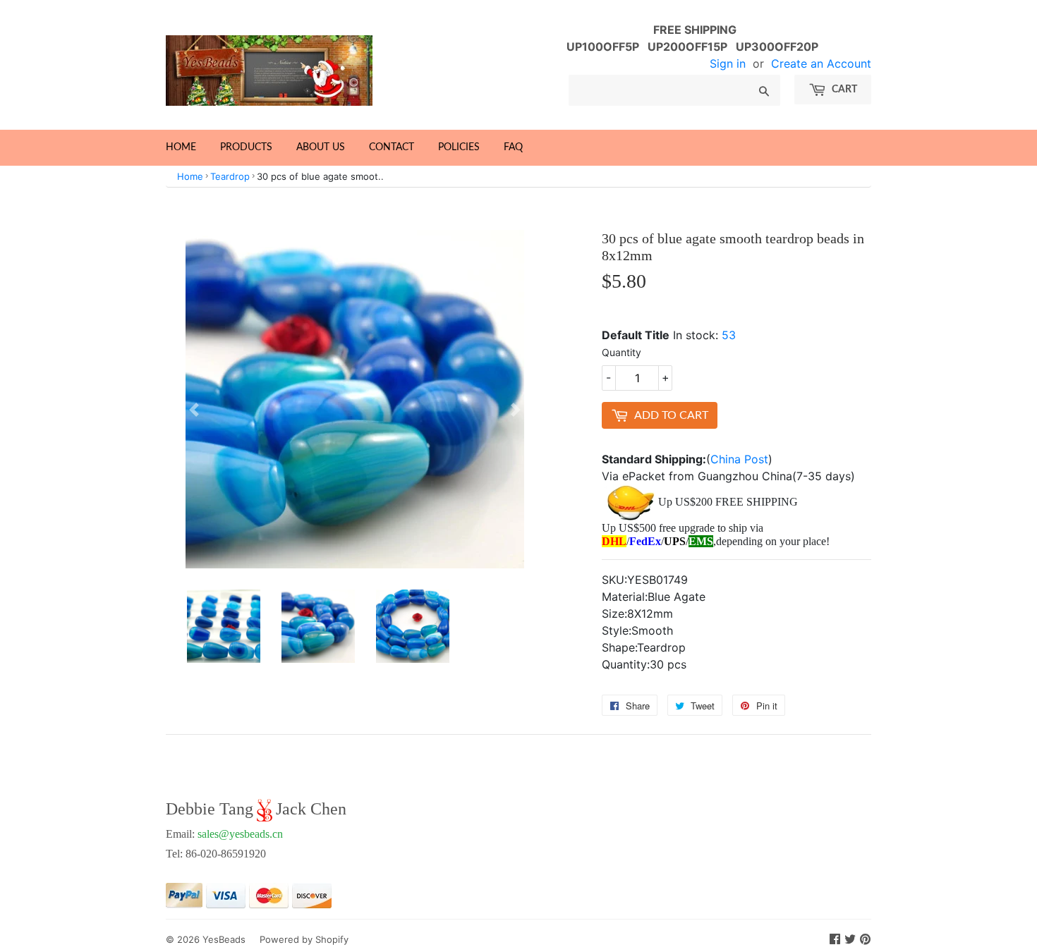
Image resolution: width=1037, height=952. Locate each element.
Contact (391, 147)
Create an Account (821, 63)
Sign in (728, 63)
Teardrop (230, 176)
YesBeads (223, 939)
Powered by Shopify (304, 939)
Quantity (621, 352)
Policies (459, 147)
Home (181, 147)
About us (320, 147)
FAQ (513, 147)
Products (246, 147)
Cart (843, 89)
